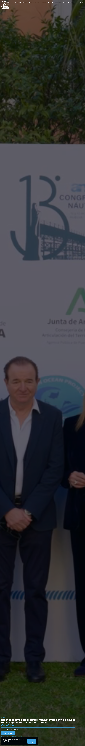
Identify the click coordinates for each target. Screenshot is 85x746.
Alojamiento (50, 2)
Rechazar (31, 742)
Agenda (39, 2)
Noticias (65, 2)
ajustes (12, 742)
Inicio (16, 2)
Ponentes (44, 2)
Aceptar (31, 739)
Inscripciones (32, 2)
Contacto (70, 2)
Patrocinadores (58, 2)
